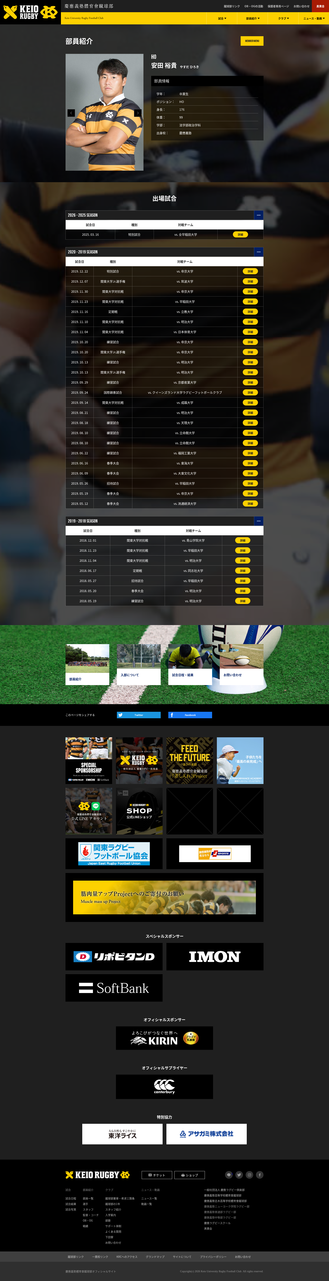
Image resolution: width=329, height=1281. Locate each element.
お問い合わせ (302, 6)
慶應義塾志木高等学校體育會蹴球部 (225, 1201)
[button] (138, 113)
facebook (260, 1175)
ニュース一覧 (149, 1198)
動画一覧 (146, 1204)
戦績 (85, 1226)
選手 (85, 1204)
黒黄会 (320, 6)
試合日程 (70, 1198)
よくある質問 (113, 1231)
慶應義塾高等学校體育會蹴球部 (222, 1195)
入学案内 (110, 1215)
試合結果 (70, 1204)
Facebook (190, 715)
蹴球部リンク (232, 6)
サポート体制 (113, 1226)
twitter (239, 1175)
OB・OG (88, 1220)
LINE (232, 1173)
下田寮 (109, 1237)
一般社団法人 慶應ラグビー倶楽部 (224, 1190)
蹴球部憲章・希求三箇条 (120, 1198)
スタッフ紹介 (113, 1209)
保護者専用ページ (278, 6)
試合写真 (70, 1209)
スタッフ (88, 1209)
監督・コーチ (91, 1215)
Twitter (139, 715)
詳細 (240, 234)
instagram (249, 1175)
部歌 (108, 1220)
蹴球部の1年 (112, 1204)
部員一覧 (88, 1198)
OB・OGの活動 (253, 6)
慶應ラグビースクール (217, 1223)
